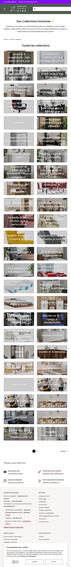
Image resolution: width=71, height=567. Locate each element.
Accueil (6, 39)
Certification (42, 502)
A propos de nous (44, 496)
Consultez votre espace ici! (51, 482)
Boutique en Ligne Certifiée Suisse (53, 473)
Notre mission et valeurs (15, 473)
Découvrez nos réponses (15, 482)
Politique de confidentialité (28, 556)
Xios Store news (44, 521)
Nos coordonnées (44, 539)
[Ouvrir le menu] (5, 9)
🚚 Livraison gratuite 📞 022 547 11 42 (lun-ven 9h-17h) (20, 2)
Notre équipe (42, 499)
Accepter (34, 561)
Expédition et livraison (10, 542)
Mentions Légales (44, 507)
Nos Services (43, 504)
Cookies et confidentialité (46, 513)
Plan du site (42, 519)
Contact (41, 536)
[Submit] (35, 9)
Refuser (53, 561)
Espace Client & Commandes (13, 536)
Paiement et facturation (11, 539)
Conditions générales (45, 510)
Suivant (63, 451)
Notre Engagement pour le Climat (49, 516)
